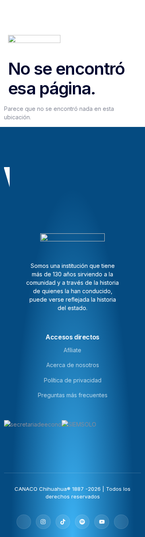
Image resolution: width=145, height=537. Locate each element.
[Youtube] (101, 522)
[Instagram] (43, 522)
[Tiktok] (63, 522)
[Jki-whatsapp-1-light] (121, 522)
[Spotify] (82, 522)
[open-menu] (136, 43)
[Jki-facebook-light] (24, 522)
